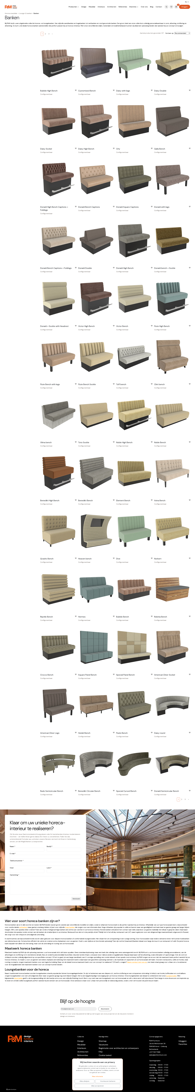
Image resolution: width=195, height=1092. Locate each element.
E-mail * (13, 853)
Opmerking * (14, 875)
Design (83, 7)
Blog (151, 7)
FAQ (100, 1051)
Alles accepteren (97, 1086)
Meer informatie (97, 1076)
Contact (159, 7)
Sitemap (103, 1041)
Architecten (111, 7)
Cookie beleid (105, 1055)
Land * (49, 868)
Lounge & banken (25, 13)
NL (186, 2)
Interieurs (101, 7)
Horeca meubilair (11, 13)
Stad (11, 868)
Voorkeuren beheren (107, 1081)
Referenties (123, 7)
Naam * (12, 846)
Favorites (183, 1044)
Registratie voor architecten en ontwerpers (119, 1048)
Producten (73, 7)
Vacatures (103, 1044)
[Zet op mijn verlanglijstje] (76, 90)
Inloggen (184, 7)
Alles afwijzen (84, 1081)
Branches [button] (133, 7)
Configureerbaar (46, 94)
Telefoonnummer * (17, 861)
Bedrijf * (50, 846)
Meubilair (92, 7)
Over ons (144, 7)
